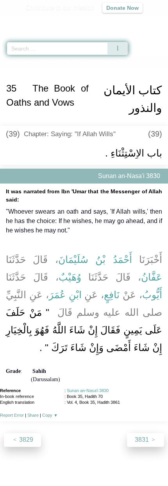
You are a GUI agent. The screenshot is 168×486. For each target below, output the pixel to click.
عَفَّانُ (151, 277)
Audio (145, 21)
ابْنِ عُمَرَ (65, 294)
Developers (93, 463)
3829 (25, 439)
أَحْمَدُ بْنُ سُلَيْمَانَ (95, 259)
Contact (124, 463)
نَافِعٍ (112, 294)
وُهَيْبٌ (70, 277)
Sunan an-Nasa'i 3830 (88, 390)
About (16, 463)
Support (61, 463)
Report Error (12, 415)
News (37, 463)
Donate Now (122, 8)
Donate (149, 463)
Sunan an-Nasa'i (40, 62)
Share (33, 415)
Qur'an (52, 21)
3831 (142, 439)
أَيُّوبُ (152, 294)
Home (9, 62)
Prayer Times (114, 21)
